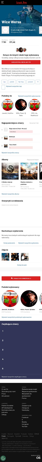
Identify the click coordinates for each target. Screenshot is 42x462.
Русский (18, 436)
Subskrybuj (25, 410)
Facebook (25, 417)
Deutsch (10, 434)
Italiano (30, 434)
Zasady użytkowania (8, 443)
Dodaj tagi (3, 87)
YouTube (24, 426)
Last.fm (21, 2)
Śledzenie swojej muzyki (29, 389)
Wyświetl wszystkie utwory (10, 153)
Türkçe (31, 436)
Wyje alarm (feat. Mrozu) (18, 128)
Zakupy (4, 414)
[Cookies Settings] (3, 458)
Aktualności (5, 396)
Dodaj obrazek (22, 265)
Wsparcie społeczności (29, 391)
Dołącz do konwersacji (22, 278)
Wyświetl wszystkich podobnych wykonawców (16, 317)
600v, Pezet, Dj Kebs (28, 309)
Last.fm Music (27, 445)
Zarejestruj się (26, 405)
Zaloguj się (25, 408)
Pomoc (24, 398)
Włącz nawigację (2, 2)
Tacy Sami (12, 144)
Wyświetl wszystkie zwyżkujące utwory (14, 377)
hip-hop (21, 82)
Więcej (39, 129)
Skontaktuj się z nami (9, 391)
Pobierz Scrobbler (7, 405)
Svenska (25, 436)
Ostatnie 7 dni (34, 123)
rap (4, 82)
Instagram (25, 424)
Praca (4, 394)
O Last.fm (5, 389)
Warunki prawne (7, 445)
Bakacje (12, 136)
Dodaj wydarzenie (9, 243)
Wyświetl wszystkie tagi (14, 86)
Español (17, 434)
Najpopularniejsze (33, 160)
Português (10, 436)
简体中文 (5, 438)
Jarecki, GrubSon (7, 113)
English (4, 434)
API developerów (7, 408)
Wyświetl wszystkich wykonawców (29, 96)
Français (24, 434)
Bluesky (24, 422)
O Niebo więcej (7, 182)
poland (30, 82)
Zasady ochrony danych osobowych (24, 443)
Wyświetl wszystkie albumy (10, 194)
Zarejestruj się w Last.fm (21, 62)
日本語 (36, 434)
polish (12, 82)
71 (38, 82)
